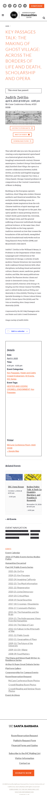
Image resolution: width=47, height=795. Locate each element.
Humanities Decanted (15, 563)
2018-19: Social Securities (20, 600)
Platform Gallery (13, 668)
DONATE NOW (36, 6)
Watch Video (21, 134)
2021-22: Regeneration (19, 587)
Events (8, 549)
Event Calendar (12, 552)
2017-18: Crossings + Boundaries (23, 604)
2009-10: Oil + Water (18, 650)
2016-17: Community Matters (22, 608)
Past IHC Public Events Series (19, 567)
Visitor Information (24, 758)
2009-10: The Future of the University (20, 644)
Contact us (24, 763)
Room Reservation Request (18, 676)
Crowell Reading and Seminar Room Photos (24, 689)
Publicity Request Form (24, 740)
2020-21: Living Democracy (20, 591)
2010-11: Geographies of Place (22, 639)
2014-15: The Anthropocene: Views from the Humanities (24, 619)
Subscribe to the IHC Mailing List (24, 753)
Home (7, 26)
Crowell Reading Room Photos (22, 684)
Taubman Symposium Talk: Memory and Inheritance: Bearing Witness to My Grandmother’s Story (17, 534)
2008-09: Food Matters (19, 654)
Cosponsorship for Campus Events (21, 672)
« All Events (10, 519)
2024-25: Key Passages (19, 575)
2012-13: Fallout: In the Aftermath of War (24, 630)
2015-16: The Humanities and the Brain (23, 613)
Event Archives (12, 695)
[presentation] (14, 477)
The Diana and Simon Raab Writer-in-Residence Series (22, 659)
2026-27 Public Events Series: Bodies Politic (22, 558)
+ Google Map (13, 451)
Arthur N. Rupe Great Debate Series (22, 664)
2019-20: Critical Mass (18, 596)
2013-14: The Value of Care (21, 625)
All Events (29, 375)
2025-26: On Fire (16, 571)
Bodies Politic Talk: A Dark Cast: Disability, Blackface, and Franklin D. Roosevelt (35, 493)
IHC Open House (16, 486)
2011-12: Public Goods (18, 635)
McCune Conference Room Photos (24, 680)
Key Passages (13, 372)
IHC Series (11, 379)
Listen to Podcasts (21, 128)
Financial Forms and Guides (24, 745)
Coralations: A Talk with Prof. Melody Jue (35, 534)
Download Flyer (21, 141)
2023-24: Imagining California (22, 579)
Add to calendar (17, 331)
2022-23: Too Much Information (22, 583)
